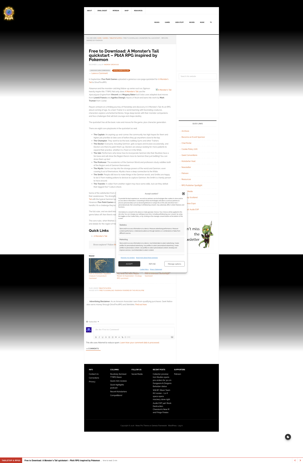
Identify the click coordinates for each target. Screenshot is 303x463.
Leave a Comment (99, 73)
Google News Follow (121, 70)
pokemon (118, 290)
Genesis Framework (159, 426)
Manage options (174, 264)
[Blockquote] (116, 337)
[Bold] (96, 337)
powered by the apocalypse (133, 290)
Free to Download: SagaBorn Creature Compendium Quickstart (100, 276)
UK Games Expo (189, 203)
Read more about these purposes (147, 257)
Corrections (94, 378)
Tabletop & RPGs (105, 288)
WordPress (172, 426)
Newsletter (186, 167)
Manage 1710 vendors (128, 257)
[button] (183, 193)
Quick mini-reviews (118, 381)
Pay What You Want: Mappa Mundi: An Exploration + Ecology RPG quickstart (129, 276)
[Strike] (106, 337)
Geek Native (104, 24)
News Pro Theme (142, 426)
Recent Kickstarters (118, 391)
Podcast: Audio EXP (190, 209)
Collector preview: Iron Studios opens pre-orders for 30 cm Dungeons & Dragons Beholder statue (162, 380)
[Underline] (102, 337)
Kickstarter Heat (188, 161)
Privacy (92, 382)
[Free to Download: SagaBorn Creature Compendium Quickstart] (102, 265)
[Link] (122, 337)
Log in (180, 426)
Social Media (187, 191)
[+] (129, 337)
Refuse (152, 264)
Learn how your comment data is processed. (139, 342)
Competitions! (116, 395)
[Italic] (99, 337)
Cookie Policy (144, 269)
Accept (129, 264)
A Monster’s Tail (131, 91)
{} (125, 337)
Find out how (141, 304)
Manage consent (288, 437)
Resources (186, 179)
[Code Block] (119, 337)
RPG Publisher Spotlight (192, 185)
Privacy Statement (156, 269)
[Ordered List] (109, 337)
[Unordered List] (112, 337)
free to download (106, 290)
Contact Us (94, 374)
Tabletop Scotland (190, 197)
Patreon (185, 173)
